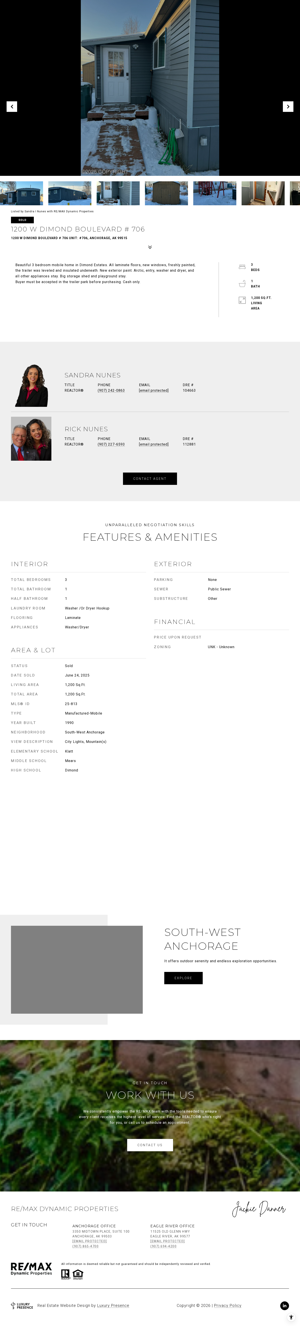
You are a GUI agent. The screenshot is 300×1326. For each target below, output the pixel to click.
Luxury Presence (113, 1305)
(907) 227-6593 (111, 444)
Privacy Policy (228, 1305)
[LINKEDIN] (284, 1305)
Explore (183, 978)
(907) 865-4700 (85, 1246)
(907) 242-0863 (111, 390)
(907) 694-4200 (163, 1246)
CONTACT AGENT (150, 478)
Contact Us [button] (150, 1145)
